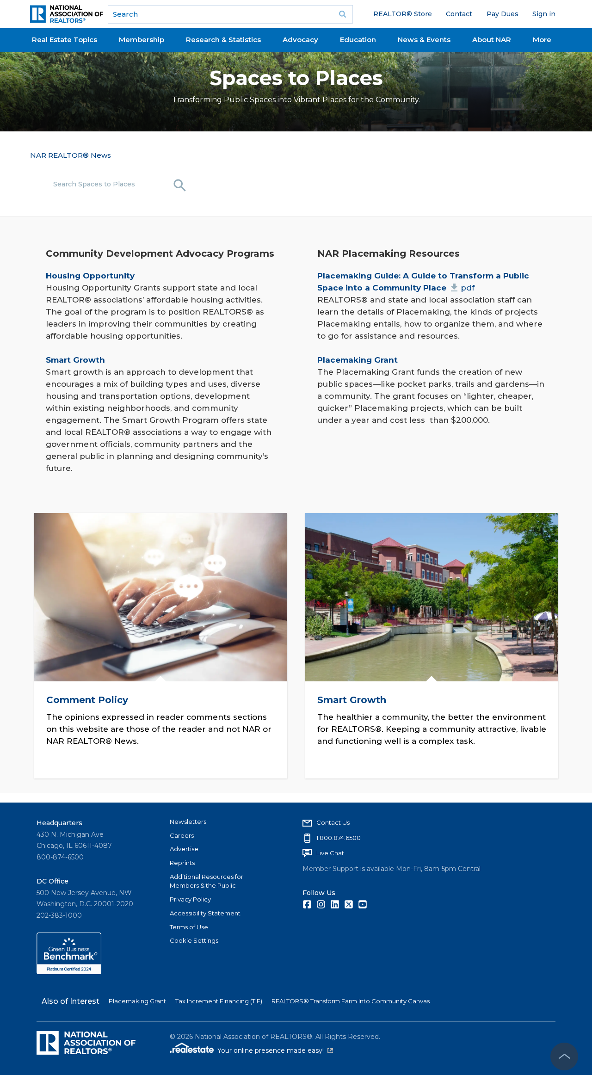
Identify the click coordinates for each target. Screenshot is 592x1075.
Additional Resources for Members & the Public (206, 881)
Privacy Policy (190, 899)
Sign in (543, 14)
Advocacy (300, 39)
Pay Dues (502, 14)
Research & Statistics (223, 39)
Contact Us (333, 822)
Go (342, 14)
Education (358, 39)
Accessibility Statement (205, 913)
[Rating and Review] (69, 972)
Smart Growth (351, 699)
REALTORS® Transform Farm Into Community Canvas (350, 1001)
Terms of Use (189, 927)
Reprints (182, 862)
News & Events (424, 39)
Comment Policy (87, 699)
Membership (141, 39)
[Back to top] (564, 1056)
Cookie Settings (194, 940)
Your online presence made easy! (275, 1050)
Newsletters (188, 821)
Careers (182, 835)
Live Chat (330, 853)
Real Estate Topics (64, 39)
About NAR (491, 39)
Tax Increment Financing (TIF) (218, 1001)
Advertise (184, 849)
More (542, 39)
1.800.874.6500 (338, 837)
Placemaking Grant (137, 1001)
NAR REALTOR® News (70, 155)
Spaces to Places (296, 78)
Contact (459, 14)
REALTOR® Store (402, 14)
